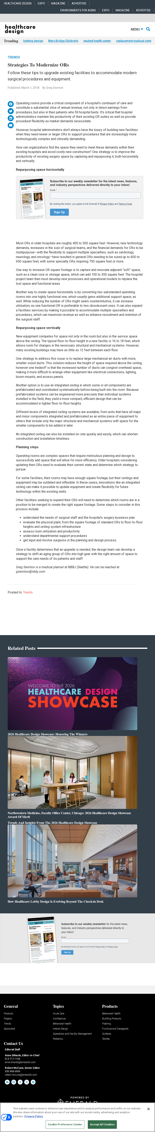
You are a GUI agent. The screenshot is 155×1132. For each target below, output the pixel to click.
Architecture (59, 1018)
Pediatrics (58, 1039)
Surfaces (106, 1034)
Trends (14, 57)
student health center (97, 40)
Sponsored (9, 1029)
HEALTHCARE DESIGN (17, 3)
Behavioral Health (62, 1023)
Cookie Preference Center (65, 1124)
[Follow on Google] (33, 1082)
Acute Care (58, 1013)
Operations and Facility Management (72, 1034)
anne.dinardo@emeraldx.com (20, 1062)
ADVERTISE (79, 3)
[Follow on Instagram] (13, 1082)
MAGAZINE (58, 3)
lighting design (33, 40)
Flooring (106, 1023)
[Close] (148, 1109)
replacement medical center (134, 40)
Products (8, 1013)
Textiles (106, 1039)
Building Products (111, 1018)
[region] (77, 1117)
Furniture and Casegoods (115, 1029)
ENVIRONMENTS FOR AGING (78, 10)
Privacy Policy (33, 1116)
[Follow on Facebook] (20, 1082)
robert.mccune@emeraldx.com (21, 1074)
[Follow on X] (26, 1082)
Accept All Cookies (102, 1124)
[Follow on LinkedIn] (7, 1082)
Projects (8, 1018)
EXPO (41, 3)
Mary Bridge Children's (63, 40)
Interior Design (60, 1029)
